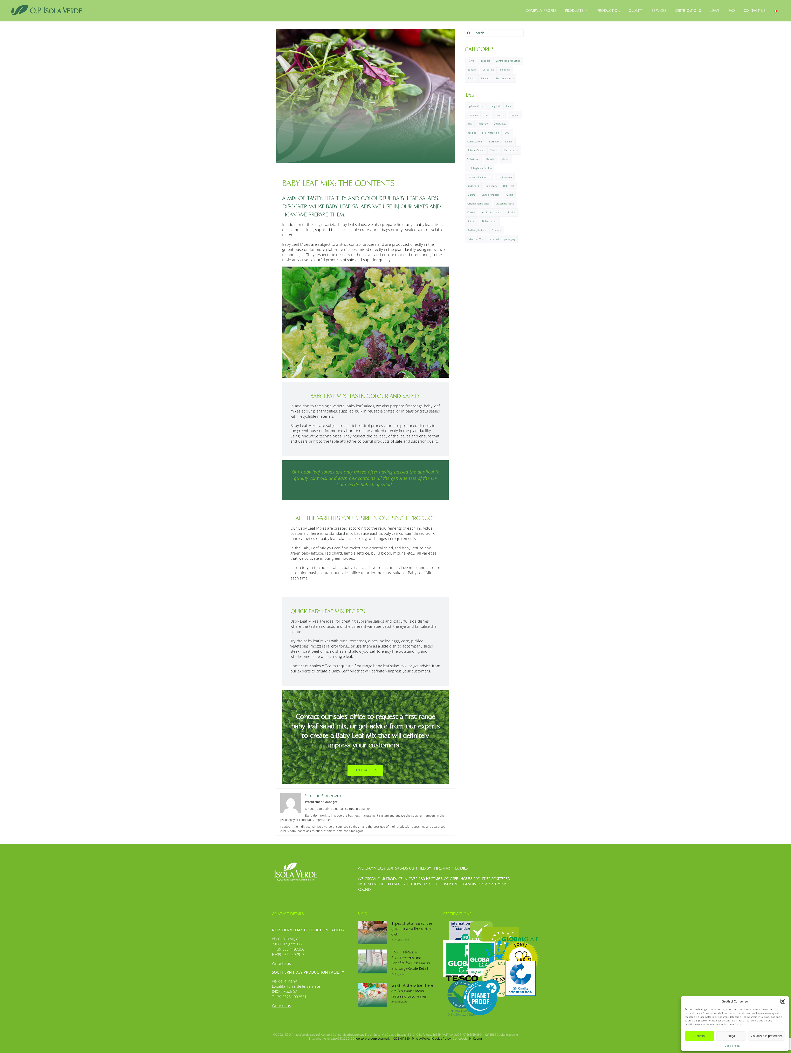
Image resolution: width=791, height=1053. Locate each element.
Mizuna (471, 194)
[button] (783, 1001)
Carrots (471, 212)
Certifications (511, 150)
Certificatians (504, 177)
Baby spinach (489, 221)
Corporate (488, 69)
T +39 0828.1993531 (289, 996)
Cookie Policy (733, 1045)
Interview (483, 124)
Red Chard (473, 186)
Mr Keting (475, 1038)
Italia (508, 106)
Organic (514, 115)
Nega (731, 1036)
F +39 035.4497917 (288, 954)
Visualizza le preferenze (766, 1036)
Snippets (505, 69)
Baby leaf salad (475, 150)
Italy (469, 124)
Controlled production (508, 60)
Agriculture (500, 124)
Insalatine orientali (492, 212)
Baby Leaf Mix (475, 239)
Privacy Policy (421, 1038)
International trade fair (500, 141)
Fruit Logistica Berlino (479, 168)
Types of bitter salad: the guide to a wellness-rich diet (411, 929)
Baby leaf (495, 106)
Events (471, 78)
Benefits (472, 69)
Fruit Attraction (490, 132)
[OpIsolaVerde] (46, 6)
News (470, 60)
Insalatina (472, 115)
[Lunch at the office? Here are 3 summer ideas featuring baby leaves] (372, 995)
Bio (486, 115)
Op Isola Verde (475, 106)
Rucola (509, 194)
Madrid (505, 159)
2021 (508, 132)
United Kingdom (490, 194)
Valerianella (473, 159)
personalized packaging (502, 239)
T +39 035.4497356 (288, 949)
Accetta (699, 1036)
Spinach (471, 221)
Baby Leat (508, 186)
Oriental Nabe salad (478, 203)
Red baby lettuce (476, 230)
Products (485, 60)
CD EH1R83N (401, 1038)
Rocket (512, 212)
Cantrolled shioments (479, 177)
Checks (494, 150)
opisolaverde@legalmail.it (373, 1038)
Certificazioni (474, 141)
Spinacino (499, 115)
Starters (496, 230)
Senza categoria (505, 78)
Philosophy (491, 186)
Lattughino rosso (504, 203)
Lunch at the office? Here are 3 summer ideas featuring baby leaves (412, 991)
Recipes (485, 78)
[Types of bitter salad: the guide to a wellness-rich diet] (372, 933)
